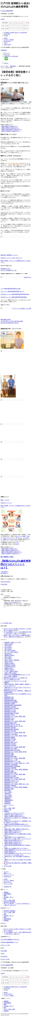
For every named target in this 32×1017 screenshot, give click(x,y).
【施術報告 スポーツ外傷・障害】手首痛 (15, 735)
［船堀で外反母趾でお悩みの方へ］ (11, 131)
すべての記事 (7, 866)
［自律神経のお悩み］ (10, 666)
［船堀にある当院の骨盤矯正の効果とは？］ (16, 824)
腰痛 (5, 895)
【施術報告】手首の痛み (10, 734)
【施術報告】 (7, 790)
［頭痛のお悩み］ (9, 644)
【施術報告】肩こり (9, 718)
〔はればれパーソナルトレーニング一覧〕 (15, 681)
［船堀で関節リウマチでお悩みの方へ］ (15, 837)
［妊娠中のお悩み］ (9, 663)
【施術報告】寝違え (9, 714)
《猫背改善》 (7, 803)
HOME (5, 38)
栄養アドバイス (7, 539)
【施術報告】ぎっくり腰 (10, 760)
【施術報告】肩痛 (9, 719)
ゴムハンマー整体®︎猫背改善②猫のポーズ (12, 291)
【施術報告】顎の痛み (10, 706)
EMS (28, 536)
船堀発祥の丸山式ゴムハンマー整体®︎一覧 (15, 677)
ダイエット (19, 537)
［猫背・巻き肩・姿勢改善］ (12, 660)
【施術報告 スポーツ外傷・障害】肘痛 (14, 732)
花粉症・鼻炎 (7, 809)
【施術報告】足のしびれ (10, 782)
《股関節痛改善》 (9, 800)
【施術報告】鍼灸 (9, 788)
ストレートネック (9, 805)
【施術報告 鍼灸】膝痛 (10, 772)
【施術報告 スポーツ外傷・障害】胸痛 (14, 747)
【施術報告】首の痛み (10, 711)
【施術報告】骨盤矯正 (10, 785)
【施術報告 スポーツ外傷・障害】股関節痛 (16, 769)
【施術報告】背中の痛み (10, 748)
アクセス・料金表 (9, 39)
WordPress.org (7, 876)
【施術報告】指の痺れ (10, 743)
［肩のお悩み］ (8, 648)
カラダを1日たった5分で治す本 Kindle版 (12, 321)
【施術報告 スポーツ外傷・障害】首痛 (14, 716)
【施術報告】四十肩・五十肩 (12, 724)
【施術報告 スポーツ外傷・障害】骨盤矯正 (16, 787)
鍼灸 (5, 898)
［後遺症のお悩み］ (9, 669)
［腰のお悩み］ (8, 653)
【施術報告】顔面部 (9, 703)
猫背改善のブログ (6, 268)
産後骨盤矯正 (7, 894)
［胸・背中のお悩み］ (10, 650)
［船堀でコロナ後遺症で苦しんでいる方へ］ (16, 848)
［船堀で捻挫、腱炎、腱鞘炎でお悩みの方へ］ (17, 829)
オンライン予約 (8, 883)
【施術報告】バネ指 (9, 740)
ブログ (5, 43)
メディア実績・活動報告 (10, 676)
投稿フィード (7, 873)
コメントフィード (9, 875)
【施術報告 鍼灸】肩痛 (10, 723)
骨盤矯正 (6, 892)
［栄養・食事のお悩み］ (10, 673)
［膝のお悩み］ (8, 657)
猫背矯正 (6, 1011)
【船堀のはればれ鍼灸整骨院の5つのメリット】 (17, 674)
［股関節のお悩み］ (9, 655)
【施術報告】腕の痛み (10, 727)
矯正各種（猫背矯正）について (9, 255)
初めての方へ (7, 41)
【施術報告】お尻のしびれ (11, 780)
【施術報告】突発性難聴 (10, 702)
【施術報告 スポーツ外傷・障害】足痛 (14, 779)
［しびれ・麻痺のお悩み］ (11, 671)
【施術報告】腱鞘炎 (9, 737)
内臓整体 (6, 682)
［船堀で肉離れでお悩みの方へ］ (13, 830)
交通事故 (6, 811)
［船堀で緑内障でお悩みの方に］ (13, 843)
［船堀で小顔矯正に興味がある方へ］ (14, 816)
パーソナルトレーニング (7, 537)
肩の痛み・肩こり (9, 897)
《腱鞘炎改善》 (8, 797)
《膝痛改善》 (7, 801)
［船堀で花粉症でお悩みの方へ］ (13, 842)
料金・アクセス (5, 500)
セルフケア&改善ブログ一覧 (8, 270)
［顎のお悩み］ (8, 645)
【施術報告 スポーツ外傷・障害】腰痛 (14, 758)
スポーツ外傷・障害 (9, 808)
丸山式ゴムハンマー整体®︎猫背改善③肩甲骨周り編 (15, 294)
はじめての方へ (8, 994)
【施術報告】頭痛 (9, 698)
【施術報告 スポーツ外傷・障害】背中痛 (15, 751)
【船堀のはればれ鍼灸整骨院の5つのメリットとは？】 (16, 564)
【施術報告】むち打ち (10, 710)
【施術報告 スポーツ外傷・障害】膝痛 (14, 774)
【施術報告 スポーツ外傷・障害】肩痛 (14, 721)
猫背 (5, 806)
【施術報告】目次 (9, 697)
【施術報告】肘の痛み (10, 731)
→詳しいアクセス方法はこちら (12, 602)
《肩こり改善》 (8, 795)
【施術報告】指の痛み (10, 739)
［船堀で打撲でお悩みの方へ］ (12, 832)
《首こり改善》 (8, 792)
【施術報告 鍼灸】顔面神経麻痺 (12, 705)
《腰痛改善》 (7, 798)
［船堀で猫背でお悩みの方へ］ (9, 126)
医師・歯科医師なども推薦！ (7, 556)
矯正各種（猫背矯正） (10, 902)
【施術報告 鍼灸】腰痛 (10, 756)
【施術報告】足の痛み (10, 776)
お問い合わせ (7, 44)
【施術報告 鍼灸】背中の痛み (12, 750)
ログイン (6, 871)
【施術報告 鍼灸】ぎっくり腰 (12, 761)
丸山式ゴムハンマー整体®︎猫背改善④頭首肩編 (13, 297)
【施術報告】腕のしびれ (10, 742)
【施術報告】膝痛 (9, 771)
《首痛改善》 (7, 793)
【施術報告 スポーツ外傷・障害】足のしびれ (16, 784)
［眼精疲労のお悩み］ (10, 665)
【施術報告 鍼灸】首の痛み (11, 713)
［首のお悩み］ (8, 647)
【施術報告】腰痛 (9, 755)
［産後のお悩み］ (9, 661)
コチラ (17, 542)
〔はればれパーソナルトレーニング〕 (14, 813)
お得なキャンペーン (6, 502)
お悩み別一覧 (7, 886)
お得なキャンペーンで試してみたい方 (11, 258)
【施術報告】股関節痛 (10, 768)
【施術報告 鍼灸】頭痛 (10, 700)
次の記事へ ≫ (4, 573)
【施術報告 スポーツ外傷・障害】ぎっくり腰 (16, 763)
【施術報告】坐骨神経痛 (10, 764)
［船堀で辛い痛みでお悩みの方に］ (14, 814)
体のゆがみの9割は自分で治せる (10, 322)
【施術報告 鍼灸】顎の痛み (11, 708)
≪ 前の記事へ (4, 571)
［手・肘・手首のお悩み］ (11, 652)
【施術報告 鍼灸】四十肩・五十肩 (13, 726)
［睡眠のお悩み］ (9, 668)
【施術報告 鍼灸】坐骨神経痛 (12, 766)
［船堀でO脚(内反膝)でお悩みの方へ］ (11, 129)
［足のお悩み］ (8, 658)
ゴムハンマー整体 (20, 536)
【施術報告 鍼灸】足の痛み (11, 777)
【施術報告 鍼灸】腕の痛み (11, 729)
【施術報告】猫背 (9, 753)
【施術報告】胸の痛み (10, 745)
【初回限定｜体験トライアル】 (12, 642)
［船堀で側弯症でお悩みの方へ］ (10, 128)
